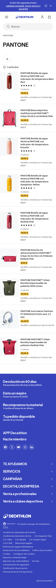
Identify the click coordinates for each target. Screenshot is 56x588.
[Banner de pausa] (45, 5)
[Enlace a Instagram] (25, 447)
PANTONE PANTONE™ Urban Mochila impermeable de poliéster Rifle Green (35, 283)
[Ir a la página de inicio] (24, 17)
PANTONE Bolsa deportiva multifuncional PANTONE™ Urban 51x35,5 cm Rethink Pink (36, 113)
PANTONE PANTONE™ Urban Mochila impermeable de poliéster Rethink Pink (35, 342)
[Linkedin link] (31, 447)
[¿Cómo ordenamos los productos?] (4, 67)
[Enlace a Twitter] (12, 447)
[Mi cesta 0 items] (49, 17)
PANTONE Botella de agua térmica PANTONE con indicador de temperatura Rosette (34, 143)
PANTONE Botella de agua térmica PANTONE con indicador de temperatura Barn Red (37, 77)
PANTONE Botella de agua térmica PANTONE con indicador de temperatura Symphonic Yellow (34, 180)
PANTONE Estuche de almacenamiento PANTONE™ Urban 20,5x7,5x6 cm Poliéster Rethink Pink (36, 254)
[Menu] (6, 17)
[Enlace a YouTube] (18, 447)
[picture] (9, 81)
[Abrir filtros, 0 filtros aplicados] (7, 59)
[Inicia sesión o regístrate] (42, 17)
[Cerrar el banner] (50, 5)
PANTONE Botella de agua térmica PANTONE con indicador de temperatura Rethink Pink (34, 217)
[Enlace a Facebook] (5, 447)
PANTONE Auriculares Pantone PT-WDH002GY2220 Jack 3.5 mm (36, 314)
